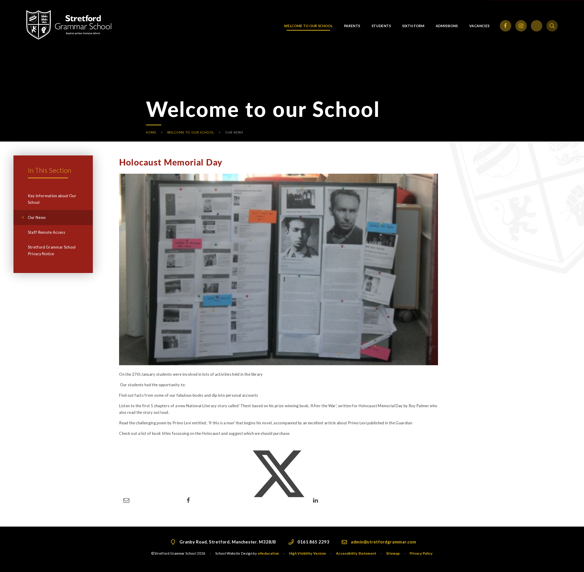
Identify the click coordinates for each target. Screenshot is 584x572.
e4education (268, 553)
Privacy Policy (421, 553)
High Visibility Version (307, 553)
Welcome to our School (190, 132)
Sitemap (393, 553)
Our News (234, 132)
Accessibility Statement (356, 553)
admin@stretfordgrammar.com (383, 541)
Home (151, 132)
